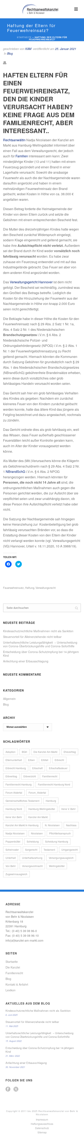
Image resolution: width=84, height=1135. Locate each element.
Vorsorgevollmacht (32, 866)
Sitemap (42, 1132)
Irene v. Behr (68, 809)
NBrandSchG (15, 471)
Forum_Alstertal (37, 792)
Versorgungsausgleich (61, 857)
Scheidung (33, 841)
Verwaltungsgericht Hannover (31, 282)
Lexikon (10, 990)
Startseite (24, 37)
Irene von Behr (14, 817)
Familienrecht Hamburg (19, 784)
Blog (10, 53)
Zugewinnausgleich (16, 874)
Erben (31, 760)
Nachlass (71, 825)
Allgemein (9, 698)
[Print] (6, 62)
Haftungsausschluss (42, 1123)
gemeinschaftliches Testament (22, 800)
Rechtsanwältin (14, 140)
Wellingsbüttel (57, 866)
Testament (49, 849)
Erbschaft (37, 768)
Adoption (10, 751)
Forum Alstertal (14, 792)
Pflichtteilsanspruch (60, 833)
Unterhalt (11, 857)
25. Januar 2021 (65, 49)
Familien (21, 156)
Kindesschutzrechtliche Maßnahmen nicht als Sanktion (38, 631)
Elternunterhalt (14, 760)
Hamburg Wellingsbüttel (41, 809)
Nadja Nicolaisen (15, 833)
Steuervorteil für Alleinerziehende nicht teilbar (32, 637)
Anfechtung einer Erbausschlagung (25, 661)
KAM (28, 49)
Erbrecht (59, 760)
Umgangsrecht (69, 849)
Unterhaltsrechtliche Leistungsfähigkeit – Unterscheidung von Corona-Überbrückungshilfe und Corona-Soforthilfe (40, 644)
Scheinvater (12, 849)
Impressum (42, 1119)
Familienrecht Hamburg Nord (54, 784)
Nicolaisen (37, 833)
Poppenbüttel (13, 841)
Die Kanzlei (13, 967)
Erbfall (44, 760)
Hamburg (51, 800)
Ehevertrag (70, 751)
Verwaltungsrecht (45, 587)
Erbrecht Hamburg (16, 768)
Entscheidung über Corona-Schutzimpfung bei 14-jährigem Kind (41, 653)
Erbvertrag (11, 776)
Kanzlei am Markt (38, 817)
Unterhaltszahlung (32, 857)
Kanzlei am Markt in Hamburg (22, 825)
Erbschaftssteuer (58, 768)
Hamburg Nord (14, 809)
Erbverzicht (29, 776)
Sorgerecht (31, 849)
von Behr (11, 866)
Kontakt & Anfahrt (17, 984)
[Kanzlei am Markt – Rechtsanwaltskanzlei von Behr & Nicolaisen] (42, 9)
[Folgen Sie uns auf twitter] (15, 1089)
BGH (24, 751)
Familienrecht (49, 776)
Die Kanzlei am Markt (45, 751)
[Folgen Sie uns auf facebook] (8, 1089)
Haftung (29, 587)
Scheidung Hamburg (56, 841)
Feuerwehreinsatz (13, 587)
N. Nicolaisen (52, 825)
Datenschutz (42, 1128)
